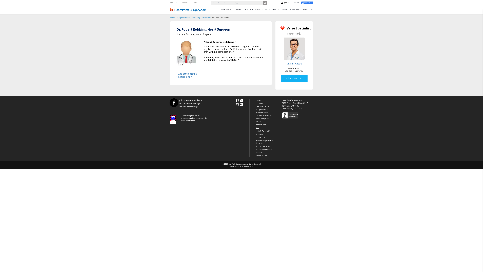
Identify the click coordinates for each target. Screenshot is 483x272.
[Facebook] (174, 102)
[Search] (265, 3)
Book (258, 128)
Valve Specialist (294, 78)
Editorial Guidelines (264, 149)
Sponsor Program (263, 146)
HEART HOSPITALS (272, 10)
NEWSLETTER (308, 10)
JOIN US (286, 3)
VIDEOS (285, 10)
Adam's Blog (261, 125)
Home (172, 17)
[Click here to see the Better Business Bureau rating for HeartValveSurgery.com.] (304, 115)
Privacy (259, 152)
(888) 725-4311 (295, 108)
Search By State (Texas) (201, 17)
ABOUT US (173, 3)
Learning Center (262, 106)
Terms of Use (261, 156)
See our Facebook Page (188, 107)
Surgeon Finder (183, 17)
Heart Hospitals (262, 118)
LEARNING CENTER (241, 10)
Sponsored (292, 33)
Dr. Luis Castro (294, 63)
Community (261, 103)
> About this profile (186, 74)
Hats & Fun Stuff (262, 131)
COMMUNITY (226, 10)
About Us (260, 134)
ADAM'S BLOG (295, 10)
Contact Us (260, 137)
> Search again (184, 76)
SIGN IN (296, 3)
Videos (258, 121)
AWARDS (185, 3)
